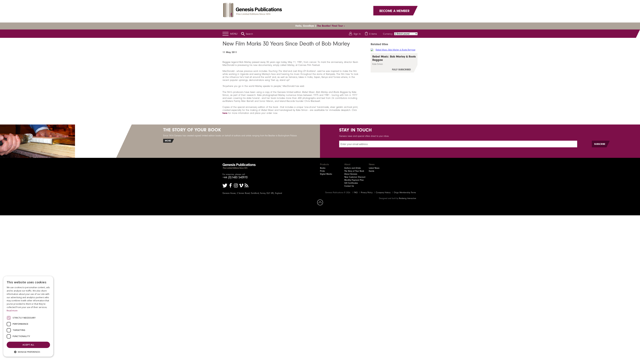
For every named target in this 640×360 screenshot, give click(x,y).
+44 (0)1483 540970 (235, 177)
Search (249, 33)
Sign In (357, 33)
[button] (28, 351)
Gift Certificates (351, 183)
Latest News (374, 168)
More (168, 141)
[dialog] (28, 316)
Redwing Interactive (407, 198)
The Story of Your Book (354, 171)
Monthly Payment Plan (354, 180)
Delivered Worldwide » (333, 25)
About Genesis (350, 174)
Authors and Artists (352, 168)
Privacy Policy (366, 192)
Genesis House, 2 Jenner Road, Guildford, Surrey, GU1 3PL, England (252, 193)
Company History (383, 192)
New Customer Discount (354, 177)
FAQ (356, 192)
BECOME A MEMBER (394, 11)
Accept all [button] (28, 344)
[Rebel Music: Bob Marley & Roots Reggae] (394, 62)
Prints (322, 171)
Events (371, 171)
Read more (12, 310)
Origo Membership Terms (405, 192)
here (224, 113)
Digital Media (326, 174)
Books (322, 168)
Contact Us (349, 186)
